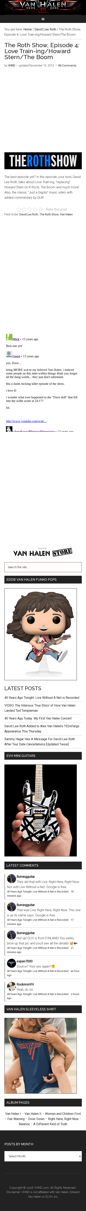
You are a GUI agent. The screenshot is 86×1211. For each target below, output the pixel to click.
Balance (24, 1124)
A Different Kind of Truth (50, 1124)
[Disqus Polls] (43, 277)
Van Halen (66, 214)
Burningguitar (26, 877)
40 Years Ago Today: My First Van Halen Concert (38, 718)
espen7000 (25, 961)
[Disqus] (43, 382)
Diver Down (36, 1119)
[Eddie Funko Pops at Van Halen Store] (40, 679)
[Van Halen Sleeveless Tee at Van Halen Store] (40, 1092)
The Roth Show (49, 214)
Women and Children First (63, 1114)
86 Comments (67, 65)
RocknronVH (25, 984)
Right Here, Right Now (63, 1119)
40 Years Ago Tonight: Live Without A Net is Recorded (41, 698)
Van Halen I (13, 1114)
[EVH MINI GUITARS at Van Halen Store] (40, 855)
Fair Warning (16, 1119)
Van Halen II (33, 1114)
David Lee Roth (28, 214)
